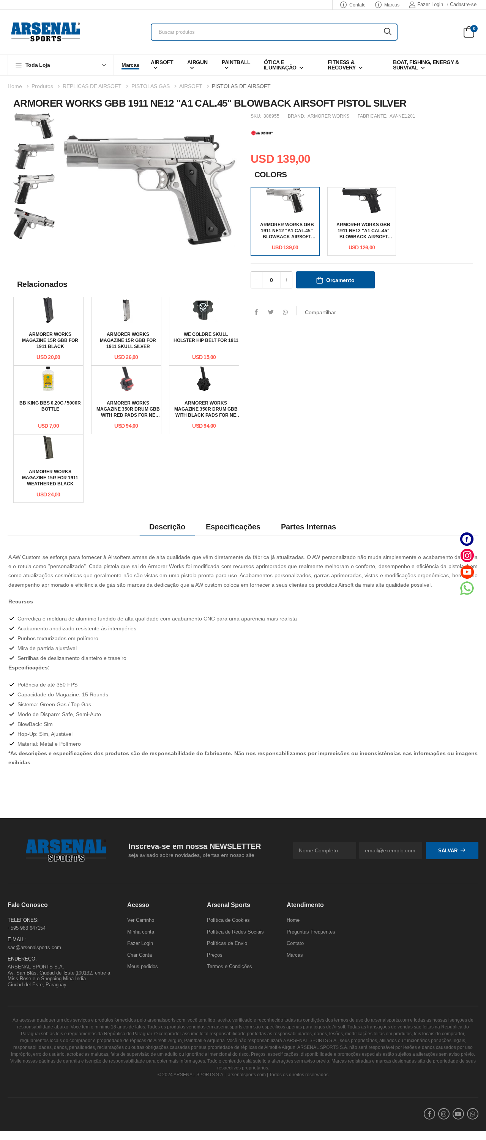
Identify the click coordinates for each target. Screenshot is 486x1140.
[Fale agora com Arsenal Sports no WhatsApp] (467, 588)
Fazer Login (430, 4)
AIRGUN (197, 62)
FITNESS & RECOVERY (341, 65)
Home (15, 86)
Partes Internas (308, 527)
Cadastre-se (463, 4)
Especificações (233, 527)
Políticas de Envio (227, 943)
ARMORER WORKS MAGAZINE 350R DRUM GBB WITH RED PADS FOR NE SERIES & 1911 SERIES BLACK (128, 415)
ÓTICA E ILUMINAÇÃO (280, 65)
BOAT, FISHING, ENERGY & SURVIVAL (426, 65)
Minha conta (140, 932)
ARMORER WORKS (328, 116)
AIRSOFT (162, 62)
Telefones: (23, 920)
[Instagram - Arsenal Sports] (467, 555)
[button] (61, 65)
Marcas (391, 5)
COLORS (270, 174)
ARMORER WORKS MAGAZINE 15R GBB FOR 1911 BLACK (50, 340)
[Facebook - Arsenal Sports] (467, 539)
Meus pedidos (142, 967)
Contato (357, 5)
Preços (214, 955)
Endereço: (22, 959)
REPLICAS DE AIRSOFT (92, 86)
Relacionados (42, 284)
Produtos (42, 86)
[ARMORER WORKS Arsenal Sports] (262, 132)
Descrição (167, 527)
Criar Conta (139, 955)
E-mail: (17, 940)
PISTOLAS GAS (150, 86)
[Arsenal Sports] (46, 32)
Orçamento (340, 280)
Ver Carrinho (140, 920)
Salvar (448, 850)
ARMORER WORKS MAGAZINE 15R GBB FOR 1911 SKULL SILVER (128, 340)
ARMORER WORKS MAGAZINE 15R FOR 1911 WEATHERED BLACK (50, 478)
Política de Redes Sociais (235, 932)
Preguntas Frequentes (311, 932)
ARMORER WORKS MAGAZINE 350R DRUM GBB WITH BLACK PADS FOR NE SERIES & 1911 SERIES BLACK (206, 415)
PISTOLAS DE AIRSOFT (241, 86)
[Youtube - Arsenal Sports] (467, 572)
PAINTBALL (236, 62)
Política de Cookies (228, 920)
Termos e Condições (229, 967)
